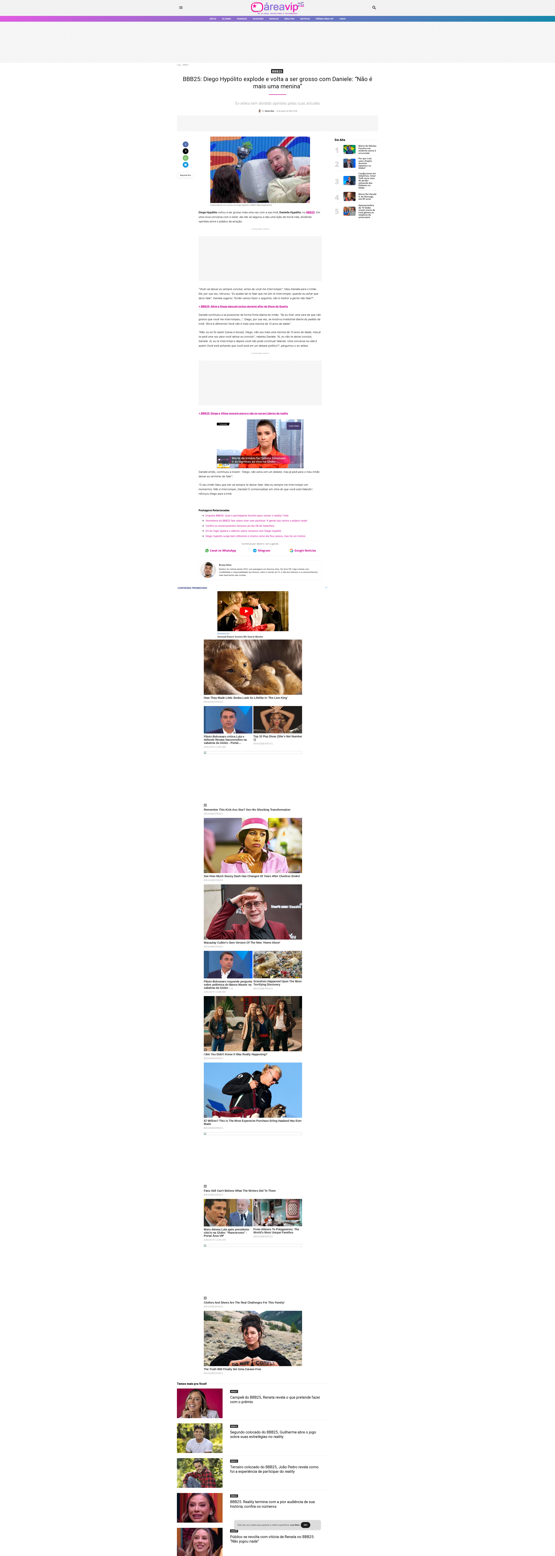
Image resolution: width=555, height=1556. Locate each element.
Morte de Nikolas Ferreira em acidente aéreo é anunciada (367, 149)
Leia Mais (295, 1525)
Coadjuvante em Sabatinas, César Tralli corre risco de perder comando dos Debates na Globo (367, 180)
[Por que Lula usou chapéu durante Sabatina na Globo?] (349, 167)
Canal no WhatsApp (223, 550)
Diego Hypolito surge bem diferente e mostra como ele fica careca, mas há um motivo (255, 536)
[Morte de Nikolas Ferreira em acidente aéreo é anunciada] (349, 153)
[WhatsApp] (185, 158)
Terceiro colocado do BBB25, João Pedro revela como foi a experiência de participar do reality (274, 1469)
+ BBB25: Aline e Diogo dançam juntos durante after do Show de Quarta (243, 306)
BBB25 (185, 65)
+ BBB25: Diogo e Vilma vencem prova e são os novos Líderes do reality (243, 413)
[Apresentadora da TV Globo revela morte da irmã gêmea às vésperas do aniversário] (349, 215)
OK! (305, 1525)
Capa (179, 65)
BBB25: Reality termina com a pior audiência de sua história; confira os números (272, 1504)
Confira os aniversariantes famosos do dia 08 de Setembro (240, 525)
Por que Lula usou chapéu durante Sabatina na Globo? (365, 163)
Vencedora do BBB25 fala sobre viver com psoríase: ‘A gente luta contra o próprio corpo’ (257, 520)
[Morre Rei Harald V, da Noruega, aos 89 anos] (349, 200)
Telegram (264, 550)
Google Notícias (305, 550)
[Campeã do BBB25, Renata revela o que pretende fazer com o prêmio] (200, 1403)
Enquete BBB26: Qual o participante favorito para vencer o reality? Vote (247, 515)
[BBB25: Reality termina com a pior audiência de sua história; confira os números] (200, 1508)
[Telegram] (185, 165)
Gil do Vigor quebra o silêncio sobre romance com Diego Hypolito (243, 530)
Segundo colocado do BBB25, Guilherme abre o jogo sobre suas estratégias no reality (273, 1434)
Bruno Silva (269, 111)
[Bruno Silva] (260, 111)
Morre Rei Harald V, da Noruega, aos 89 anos (367, 196)
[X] (185, 151)
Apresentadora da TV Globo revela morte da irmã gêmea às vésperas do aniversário (366, 211)
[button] (355, 8)
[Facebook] (185, 144)
